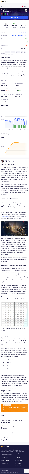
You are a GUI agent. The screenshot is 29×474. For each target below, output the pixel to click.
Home (2, 4)
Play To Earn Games (9, 4)
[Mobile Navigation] (27, 1)
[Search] (25, 1)
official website (5, 216)
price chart (4, 109)
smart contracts (14, 109)
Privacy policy (4, 470)
